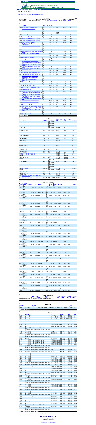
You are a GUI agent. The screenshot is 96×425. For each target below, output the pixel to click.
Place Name (24, 25)
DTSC (48, 422)
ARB (44, 422)
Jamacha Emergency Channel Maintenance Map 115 (31, 87)
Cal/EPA (41, 422)
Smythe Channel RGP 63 (26, 89)
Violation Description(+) (38, 297)
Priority (52, 296)
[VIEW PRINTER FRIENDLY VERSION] (24, 14)
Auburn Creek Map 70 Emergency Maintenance (30, 81)
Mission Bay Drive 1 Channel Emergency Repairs (30, 53)
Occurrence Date (27, 296)
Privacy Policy (51, 418)
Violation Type (32, 297)
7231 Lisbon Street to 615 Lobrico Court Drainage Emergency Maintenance (30, 102)
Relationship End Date (70, 184)
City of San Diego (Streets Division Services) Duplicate (31, 153)
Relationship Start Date (65, 184)
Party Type (45, 120)
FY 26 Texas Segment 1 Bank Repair (28, 29)
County (43, 25)
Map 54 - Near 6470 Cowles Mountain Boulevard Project (31, 106)
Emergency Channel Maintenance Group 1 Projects (31, 40)
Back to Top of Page (52, 416)
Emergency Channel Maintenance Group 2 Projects (31, 38)
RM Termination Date (55, 184)
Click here (38, 298)
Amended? (75, 184)
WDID (31, 184)
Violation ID (21, 296)
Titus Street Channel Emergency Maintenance (30, 76)
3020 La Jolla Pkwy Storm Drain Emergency (29, 27)
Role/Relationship (51, 120)
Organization (27, 314)
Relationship (60, 184)
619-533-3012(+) (66, 20)
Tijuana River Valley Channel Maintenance (29, 111)
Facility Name (58, 297)
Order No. (47, 184)
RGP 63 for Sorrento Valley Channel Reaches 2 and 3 (31, 74)
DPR (46, 422)
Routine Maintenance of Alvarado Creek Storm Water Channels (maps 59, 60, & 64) (31, 104)
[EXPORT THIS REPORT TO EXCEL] (37, 14)
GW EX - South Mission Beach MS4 (28, 32)
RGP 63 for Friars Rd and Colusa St (28, 85)
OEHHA (51, 422)
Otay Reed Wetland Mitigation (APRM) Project (30, 61)
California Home (25, 1)
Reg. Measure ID (20, 184)
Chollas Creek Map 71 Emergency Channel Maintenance (32, 91)
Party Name (24, 120)
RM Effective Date (50, 184)
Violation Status (46, 297)
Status (36, 184)
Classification (74, 120)
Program (40, 184)
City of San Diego (25, 168)
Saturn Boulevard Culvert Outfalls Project (29, 36)
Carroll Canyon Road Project (27, 83)
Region (47, 25)
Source (55, 296)
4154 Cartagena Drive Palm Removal (28, 57)
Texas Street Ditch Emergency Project (28, 42)
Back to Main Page (43, 416)
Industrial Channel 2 (25, 49)
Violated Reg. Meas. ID (63, 297)
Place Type (51, 25)
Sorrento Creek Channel (26, 113)
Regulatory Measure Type (24, 184)
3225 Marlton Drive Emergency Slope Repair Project (31, 72)
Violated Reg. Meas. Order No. (70, 297)
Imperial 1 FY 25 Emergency (27, 34)
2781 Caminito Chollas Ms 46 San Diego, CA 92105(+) (53, 20)
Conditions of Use (45, 418)
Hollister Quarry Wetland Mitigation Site (28, 59)
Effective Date (70, 306)
